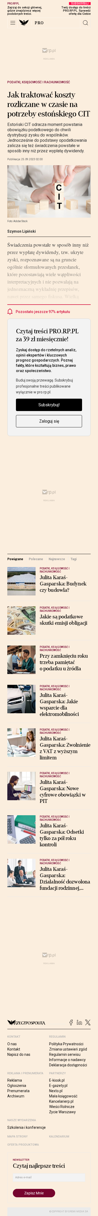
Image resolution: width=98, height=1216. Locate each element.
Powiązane (15, 559)
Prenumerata (18, 1091)
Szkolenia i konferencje (26, 1127)
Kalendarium (59, 1136)
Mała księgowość (63, 1096)
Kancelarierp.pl (61, 1101)
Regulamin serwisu (64, 1054)
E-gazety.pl (58, 1085)
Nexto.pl (55, 1091)
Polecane (36, 559)
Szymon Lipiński (21, 231)
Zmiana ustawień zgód (68, 1049)
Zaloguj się (49, 421)
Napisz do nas (18, 1054)
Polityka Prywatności (66, 1044)
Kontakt (13, 1049)
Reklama (14, 1080)
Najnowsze (57, 559)
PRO (39, 23)
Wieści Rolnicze (61, 1107)
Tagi (74, 559)
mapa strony (17, 1136)
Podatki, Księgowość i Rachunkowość (38, 82)
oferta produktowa (23, 1144)
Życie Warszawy (62, 1112)
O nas (12, 1044)
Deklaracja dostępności (68, 1065)
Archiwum (15, 1096)
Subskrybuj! (49, 404)
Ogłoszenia (16, 1085)
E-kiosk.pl (57, 1080)
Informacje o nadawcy (67, 1060)
